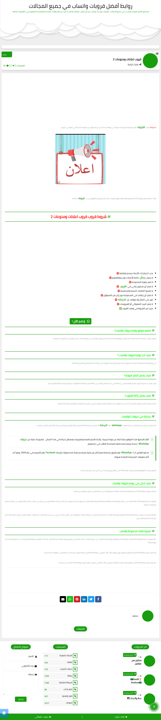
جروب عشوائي (41, 717)
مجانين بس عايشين (137, 662)
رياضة (58, 676)
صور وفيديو (58, 696)
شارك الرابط (133, 64)
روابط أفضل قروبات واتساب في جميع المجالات (80, 6)
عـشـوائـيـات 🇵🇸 (134, 698)
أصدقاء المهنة (58, 655)
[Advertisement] (80, 101)
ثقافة (58, 662)
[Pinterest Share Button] (84, 599)
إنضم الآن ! (78, 321)
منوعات (58, 703)
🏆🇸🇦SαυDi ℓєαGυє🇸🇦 (136, 681)
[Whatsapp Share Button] (70, 599)
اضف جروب (120, 717)
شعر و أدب (58, 689)
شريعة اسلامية (58, 682)
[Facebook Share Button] (98, 599)
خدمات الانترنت (58, 669)
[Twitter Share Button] (91, 599)
